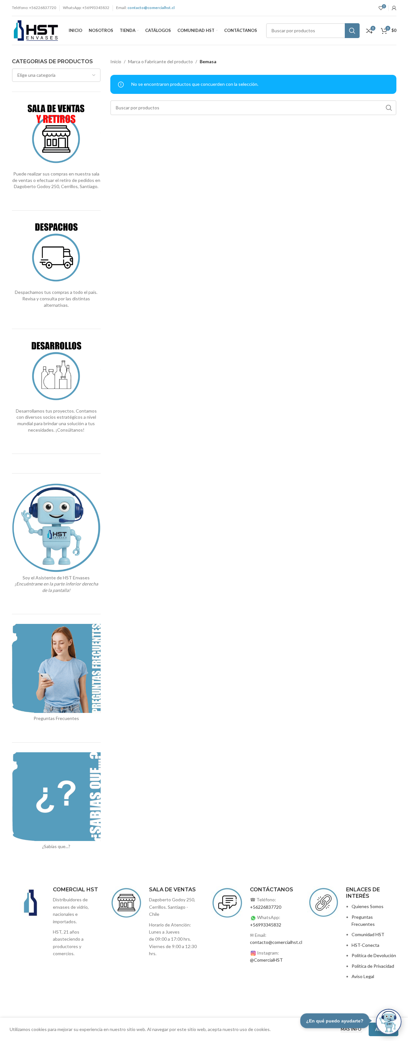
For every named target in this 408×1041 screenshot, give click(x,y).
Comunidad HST (368, 934)
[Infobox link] (154, 921)
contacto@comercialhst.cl (276, 942)
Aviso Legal (363, 976)
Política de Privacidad (373, 966)
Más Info (351, 1029)
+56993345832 (265, 924)
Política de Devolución (374, 955)
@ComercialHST (266, 960)
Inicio (115, 61)
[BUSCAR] (352, 30)
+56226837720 (265, 907)
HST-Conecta (365, 945)
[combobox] (56, 75)
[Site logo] (36, 30)
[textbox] (56, 75)
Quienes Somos (367, 906)
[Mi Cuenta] (394, 8)
